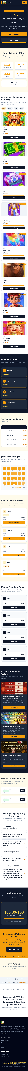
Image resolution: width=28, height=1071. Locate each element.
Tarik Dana (14, 607)
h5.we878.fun (4, 1054)
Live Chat (3, 1045)
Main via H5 (14, 40)
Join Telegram (14, 949)
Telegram (3, 1047)
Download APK (14, 34)
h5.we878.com (5, 1056)
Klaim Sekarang (14, 707)
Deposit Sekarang (14, 522)
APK (24, 2)
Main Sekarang (14, 137)
